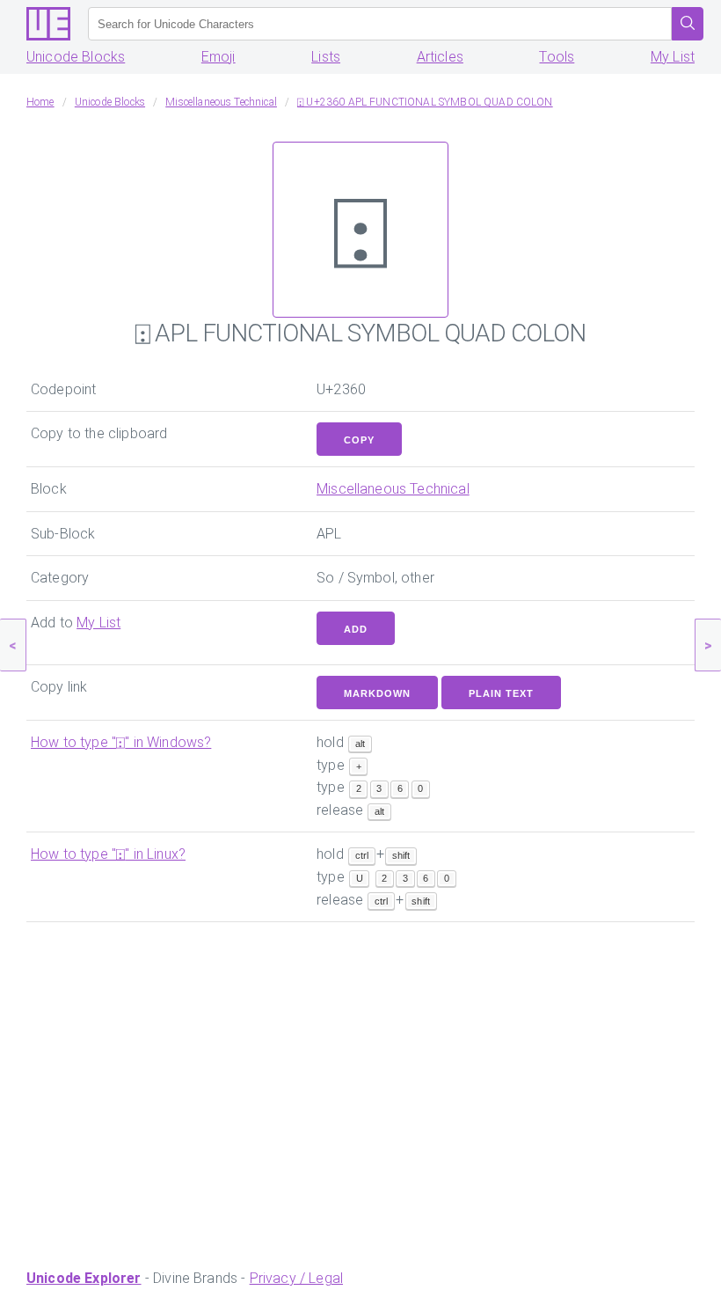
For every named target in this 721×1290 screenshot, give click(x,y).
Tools (556, 56)
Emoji (218, 56)
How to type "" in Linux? (108, 854)
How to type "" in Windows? (121, 742)
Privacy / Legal (296, 1278)
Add (356, 629)
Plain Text (501, 693)
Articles (440, 56)
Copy (359, 440)
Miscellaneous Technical (393, 488)
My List (673, 56)
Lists (325, 56)
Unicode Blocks (75, 56)
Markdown (377, 693)
